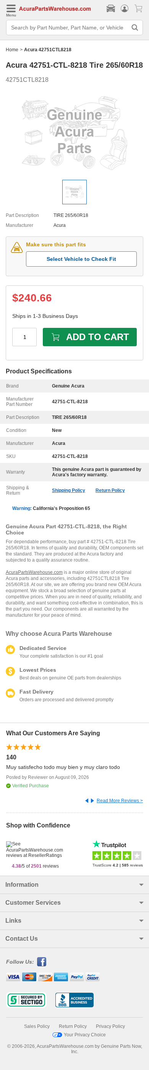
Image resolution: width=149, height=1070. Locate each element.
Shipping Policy (68, 490)
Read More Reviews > (120, 800)
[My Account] (124, 8)
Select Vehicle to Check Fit (81, 259)
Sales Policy (37, 1026)
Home (12, 49)
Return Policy (110, 490)
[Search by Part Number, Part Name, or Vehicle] (134, 27)
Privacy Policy (110, 1026)
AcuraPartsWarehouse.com (34, 572)
